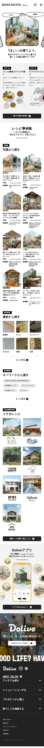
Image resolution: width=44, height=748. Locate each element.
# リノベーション (27, 385)
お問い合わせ (7, 719)
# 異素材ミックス (10, 385)
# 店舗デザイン (10, 390)
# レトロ (23, 390)
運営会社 (5, 723)
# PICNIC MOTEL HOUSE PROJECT (17, 381)
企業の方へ (6, 730)
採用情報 (5, 734)
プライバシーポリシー (10, 726)
